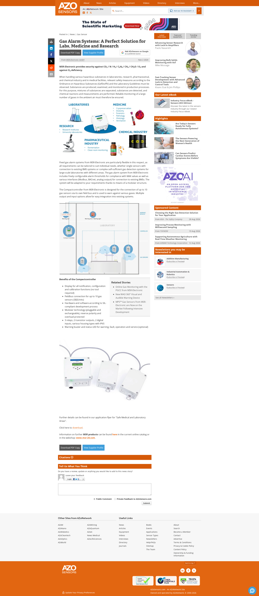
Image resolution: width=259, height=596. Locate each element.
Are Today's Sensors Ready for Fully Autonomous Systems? (186, 126)
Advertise (178, 539)
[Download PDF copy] (51, 41)
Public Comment (104, 499)
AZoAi (89, 532)
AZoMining (92, 525)
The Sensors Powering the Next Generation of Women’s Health (187, 141)
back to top (189, 563)
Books (148, 525)
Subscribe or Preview (175, 261)
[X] (51, 61)
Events (149, 528)
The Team (150, 549)
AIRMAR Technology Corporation (173, 243)
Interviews (123, 539)
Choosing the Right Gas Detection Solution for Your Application (176, 213)
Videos (122, 535)
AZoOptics (62, 539)
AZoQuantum (93, 528)
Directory (123, 542)
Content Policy (180, 549)
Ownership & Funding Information (183, 554)
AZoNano (62, 528)
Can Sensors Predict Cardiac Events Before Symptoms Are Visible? (187, 155)
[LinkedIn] (51, 48)
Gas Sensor (82, 34)
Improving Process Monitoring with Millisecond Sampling (173, 225)
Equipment (124, 532)
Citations (65, 457)
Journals (122, 546)
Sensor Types (152, 535)
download (77, 427)
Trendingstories (193, 36)
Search (177, 528)
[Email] (51, 74)
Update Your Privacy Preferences (80, 592)
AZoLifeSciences (94, 539)
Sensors (170, 285)
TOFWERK (164, 231)
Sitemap (150, 546)
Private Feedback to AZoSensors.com (134, 499)
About (176, 525)
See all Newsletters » (165, 297)
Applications (151, 532)
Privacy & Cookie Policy (184, 546)
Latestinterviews (162, 36)
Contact (177, 535)
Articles (122, 528)
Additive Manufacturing (178, 258)
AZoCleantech (64, 535)
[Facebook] (51, 54)
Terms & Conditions (182, 542)
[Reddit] (51, 67)
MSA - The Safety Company (171, 219)
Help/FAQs (151, 542)
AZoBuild (62, 542)
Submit (146, 503)
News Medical (93, 535)
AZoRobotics (63, 532)
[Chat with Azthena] (252, 591)
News (72, 34)
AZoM (60, 525)
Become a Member (182, 532)
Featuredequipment (177, 36)
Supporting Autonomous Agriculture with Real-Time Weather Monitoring (176, 237)
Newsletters (151, 539)
